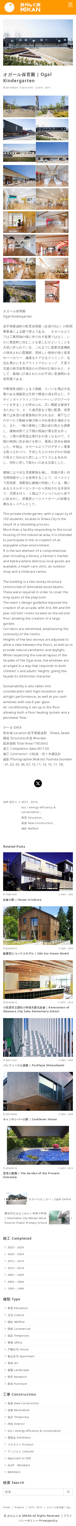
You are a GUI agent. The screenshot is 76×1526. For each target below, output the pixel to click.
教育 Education (31, 817)
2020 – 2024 (16, 1254)
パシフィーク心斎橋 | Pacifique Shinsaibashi (33, 1065)
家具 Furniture (17, 1384)
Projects (20, 1507)
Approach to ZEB (19, 1458)
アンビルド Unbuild (21, 1451)
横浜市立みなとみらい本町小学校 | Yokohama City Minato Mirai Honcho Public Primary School (25, 1218)
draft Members (19, 1465)
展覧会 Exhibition (19, 1437)
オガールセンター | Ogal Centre (50, 1199)
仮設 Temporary (18, 1335)
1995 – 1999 (16, 1288)
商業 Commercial (19, 1329)
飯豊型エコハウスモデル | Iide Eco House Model (36, 953)
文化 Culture (16, 1315)
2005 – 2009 (16, 1275)
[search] (68, 1491)
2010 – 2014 (16, 1268)
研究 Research (17, 1377)
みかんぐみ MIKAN (19, 1515)
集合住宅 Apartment (21, 1356)
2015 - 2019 (44, 87)
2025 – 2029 (16, 1247)
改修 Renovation (19, 1410)
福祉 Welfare (30, 828)
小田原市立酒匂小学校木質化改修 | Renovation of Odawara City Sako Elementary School (36, 1009)
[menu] (70, 4)
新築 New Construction (37, 823)
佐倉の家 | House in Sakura (22, 899)
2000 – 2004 (16, 1282)
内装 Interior (16, 1424)
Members (14, 1472)
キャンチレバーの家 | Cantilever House (30, 1119)
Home (7, 1507)
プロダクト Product (21, 1444)
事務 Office (15, 1342)
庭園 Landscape (18, 1370)
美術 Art (13, 1363)
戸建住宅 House (18, 1349)
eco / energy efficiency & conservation (34, 1431)
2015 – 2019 (16, 1261)
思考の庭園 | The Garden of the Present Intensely (31, 1175)
